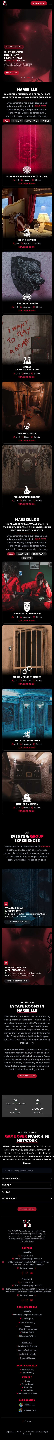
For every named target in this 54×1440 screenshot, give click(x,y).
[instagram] (27, 1273)
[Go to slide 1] (21, 77)
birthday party (28, 1369)
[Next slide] (43, 45)
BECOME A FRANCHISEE (27, 1209)
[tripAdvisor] (31, 1273)
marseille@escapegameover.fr (28, 1259)
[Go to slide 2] (24, 77)
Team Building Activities (18, 922)
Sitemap (27, 1421)
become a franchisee (28, 1393)
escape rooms (28, 1384)
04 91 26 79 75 (27, 1256)
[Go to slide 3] (27, 77)
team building (27, 1373)
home (27, 1381)
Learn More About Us (27, 1076)
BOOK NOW (37, 3)
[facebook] (22, 1273)
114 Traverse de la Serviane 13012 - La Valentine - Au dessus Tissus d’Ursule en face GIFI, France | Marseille (27, 527)
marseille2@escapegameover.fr (28, 1286)
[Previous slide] (10, 45)
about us (28, 1387)
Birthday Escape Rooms (17, 981)
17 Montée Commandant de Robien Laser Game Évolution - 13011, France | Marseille (27, 96)
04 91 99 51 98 (27, 1282)
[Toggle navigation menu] (50, 3)
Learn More (11, 73)
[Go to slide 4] (31, 77)
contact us (28, 1390)
